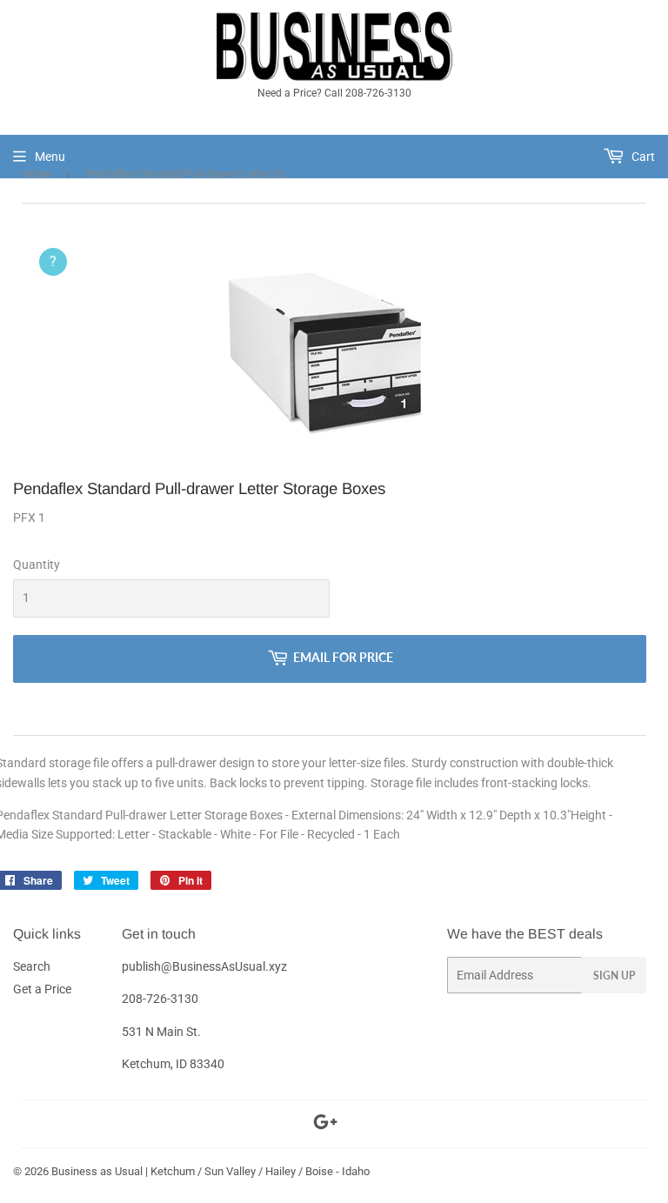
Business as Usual (97, 1171)
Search (31, 966)
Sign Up (614, 975)
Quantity (36, 564)
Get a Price (42, 989)
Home (36, 173)
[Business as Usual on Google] (325, 1125)
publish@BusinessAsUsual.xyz (204, 966)
